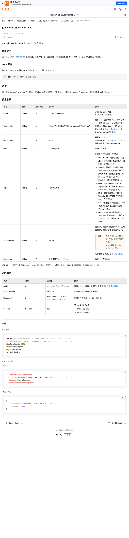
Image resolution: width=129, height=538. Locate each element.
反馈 (68, 435)
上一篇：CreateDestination (12, 423)
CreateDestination (17, 56)
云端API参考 (54, 21)
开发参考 (33, 21)
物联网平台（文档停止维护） (17, 21)
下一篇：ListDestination (117, 423)
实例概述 (119, 254)
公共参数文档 (93, 265)
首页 (3, 21)
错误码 (115, 286)
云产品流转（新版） (68, 21)
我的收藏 (121, 37)
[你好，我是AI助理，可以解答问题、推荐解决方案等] (115, 9)
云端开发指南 (42, 21)
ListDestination (113, 140)
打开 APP (121, 3)
